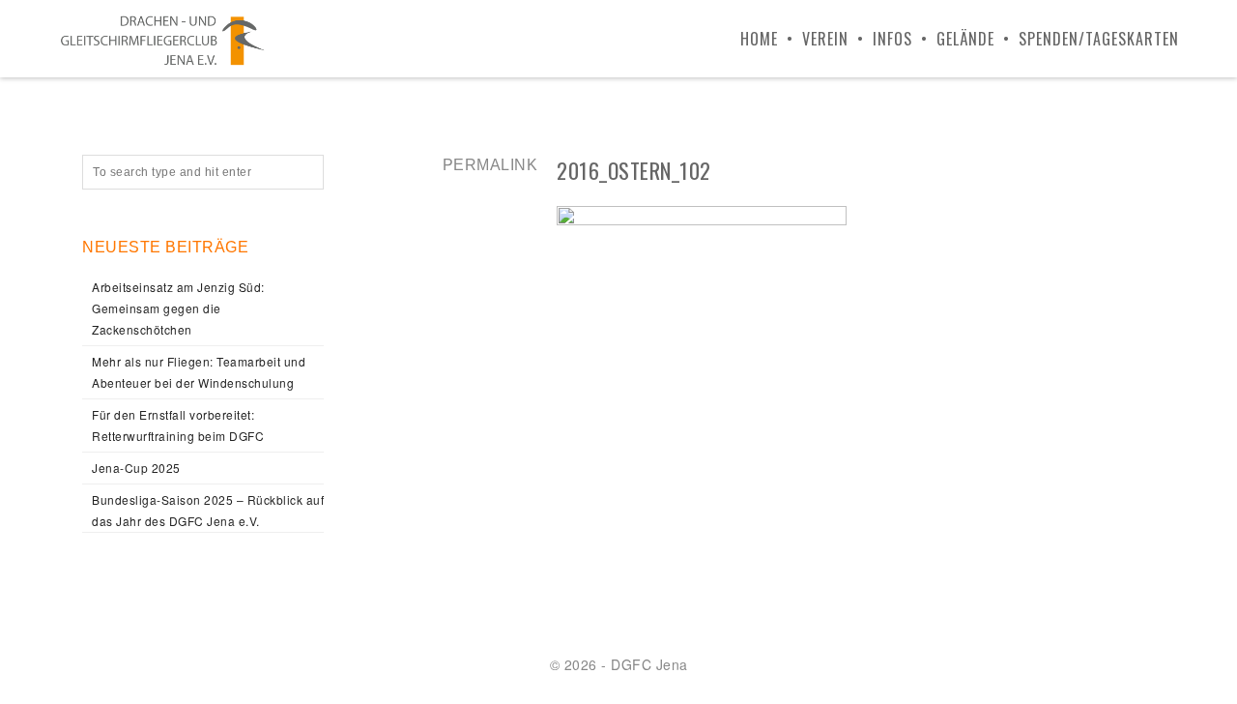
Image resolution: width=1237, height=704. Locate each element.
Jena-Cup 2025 (136, 467)
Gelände (965, 38)
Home (759, 38)
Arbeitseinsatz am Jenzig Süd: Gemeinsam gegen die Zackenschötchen (178, 308)
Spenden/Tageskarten (1099, 38)
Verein (825, 38)
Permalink (490, 165)
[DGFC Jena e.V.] (162, 38)
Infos (892, 38)
